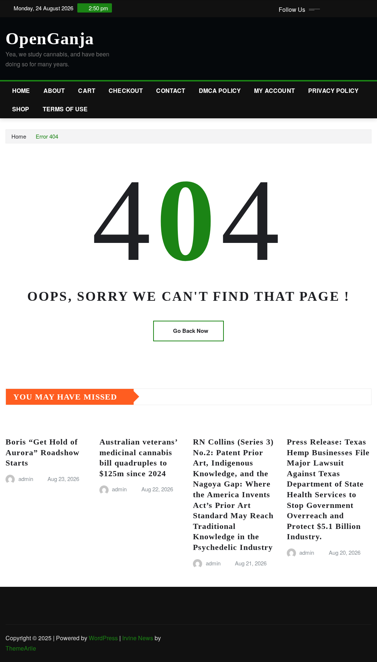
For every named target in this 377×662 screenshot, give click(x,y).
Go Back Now (190, 331)
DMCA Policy (220, 90)
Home (21, 90)
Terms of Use (65, 109)
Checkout (126, 90)
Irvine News (137, 638)
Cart (86, 90)
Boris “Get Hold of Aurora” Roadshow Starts (43, 452)
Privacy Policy (333, 90)
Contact (170, 90)
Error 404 (47, 136)
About (54, 90)
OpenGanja (50, 38)
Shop (20, 109)
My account (274, 90)
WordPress (103, 638)
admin (25, 478)
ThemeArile (21, 648)
